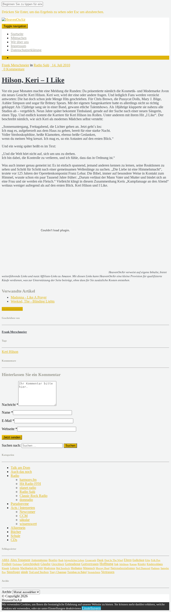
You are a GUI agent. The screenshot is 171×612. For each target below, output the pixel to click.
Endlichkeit (138, 560)
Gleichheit (57, 564)
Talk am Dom (20, 468)
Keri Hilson (10, 352)
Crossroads (90, 560)
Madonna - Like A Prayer (29, 297)
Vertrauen (107, 572)
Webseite (9, 429)
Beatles (53, 560)
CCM (24, 516)
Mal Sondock (63, 568)
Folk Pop (155, 560)
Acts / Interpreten (23, 508)
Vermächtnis (94, 572)
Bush (60, 560)
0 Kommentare (13, 69)
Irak (116, 564)
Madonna (49, 568)
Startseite (17, 34)
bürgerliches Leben (74, 560)
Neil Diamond (143, 568)
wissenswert (28, 524)
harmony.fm (28, 480)
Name (7, 412)
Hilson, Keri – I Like (33, 80)
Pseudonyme (20, 504)
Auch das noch (21, 472)
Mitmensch (89, 568)
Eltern (128, 560)
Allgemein (18, 528)
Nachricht (10, 405)
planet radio (28, 488)
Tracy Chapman (58, 572)
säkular (25, 520)
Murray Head (103, 568)
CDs (14, 540)
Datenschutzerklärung (26, 50)
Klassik (5, 568)
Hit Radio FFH (30, 484)
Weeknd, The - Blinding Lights (33, 301)
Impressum (18, 46)
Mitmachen (18, 38)
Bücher (16, 532)
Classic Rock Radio (33, 496)
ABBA (5, 560)
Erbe (147, 560)
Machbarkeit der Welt (31, 568)
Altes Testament (20, 560)
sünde (24, 572)
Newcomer (27, 512)
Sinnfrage (13, 572)
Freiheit (7, 564)
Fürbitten (17, 564)
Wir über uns (20, 42)
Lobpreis (14, 568)
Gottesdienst (72, 564)
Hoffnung (106, 564)
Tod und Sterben (39, 572)
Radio (15, 476)
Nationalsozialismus (122, 568)
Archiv (7, 592)
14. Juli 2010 (60, 65)
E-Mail (8, 421)
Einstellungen (91, 608)
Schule (15, 536)
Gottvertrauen (90, 564)
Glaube (46, 564)
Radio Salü (41, 65)
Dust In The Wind (113, 560)
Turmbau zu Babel (77, 572)
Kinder (142, 564)
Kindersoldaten (155, 564)
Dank (100, 560)
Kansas (133, 564)
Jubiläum (124, 564)
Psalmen (155, 568)
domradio (26, 500)
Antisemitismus (39, 560)
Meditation (76, 568)
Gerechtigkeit (31, 564)
